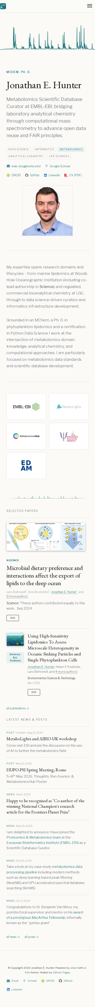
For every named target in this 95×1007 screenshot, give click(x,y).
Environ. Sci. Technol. (15, 657)
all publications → (17, 708)
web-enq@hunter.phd (26, 166)
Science (12, 560)
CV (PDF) (75, 175)
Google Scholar (60, 166)
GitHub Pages (61, 972)
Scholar (32, 980)
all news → (13, 937)
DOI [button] (12, 617)
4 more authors (66, 671)
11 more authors (17, 596)
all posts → (32, 937)
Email (15, 980)
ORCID (16, 175)
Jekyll (73, 967)
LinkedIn (54, 175)
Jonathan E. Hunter (64, 592)
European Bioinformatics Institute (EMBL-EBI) (42, 843)
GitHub (34, 175)
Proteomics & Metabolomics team (33, 837)
